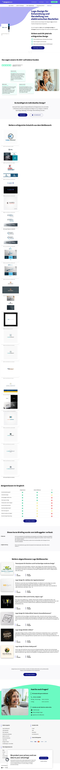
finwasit (13, 263)
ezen (13, 378)
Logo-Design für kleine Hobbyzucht (25, 646)
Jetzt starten (22, 115)
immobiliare (13, 411)
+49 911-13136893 (37, 697)
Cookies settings (43, 761)
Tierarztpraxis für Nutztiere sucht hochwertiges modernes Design (34, 563)
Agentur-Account (6, 736)
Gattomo (13, 394)
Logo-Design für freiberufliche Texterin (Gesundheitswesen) (33, 613)
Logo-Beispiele (5, 730)
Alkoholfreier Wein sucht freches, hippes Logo (28, 597)
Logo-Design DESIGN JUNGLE (24, 630)
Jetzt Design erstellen (38, 47)
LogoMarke (10, 5)
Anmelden (54, 1)
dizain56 (13, 229)
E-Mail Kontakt (35, 710)
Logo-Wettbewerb (6, 728)
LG (12, 329)
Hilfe (33, 730)
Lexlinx (13, 163)
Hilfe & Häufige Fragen (37, 712)
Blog (3, 750)
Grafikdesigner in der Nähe (8, 743)
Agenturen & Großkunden (37, 715)
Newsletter (34, 732)
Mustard (13, 179)
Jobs (3, 754)
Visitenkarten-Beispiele (7, 734)
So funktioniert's (36, 115)
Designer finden (6, 741)
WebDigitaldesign (30, 5)
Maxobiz (13, 196)
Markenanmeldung (6, 738)
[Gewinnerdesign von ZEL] (5, 31)
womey (13, 345)
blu (12, 146)
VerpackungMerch (40, 5)
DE (3, 767)
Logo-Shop (5, 739)
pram (13, 296)
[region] (30, 759)
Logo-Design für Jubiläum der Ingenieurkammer (29, 580)
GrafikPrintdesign (20, 5)
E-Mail (33, 728)
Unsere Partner (5, 755)
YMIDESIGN (14, 312)
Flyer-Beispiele (5, 732)
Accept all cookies (43, 758)
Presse (4, 752)
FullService (49, 5)
